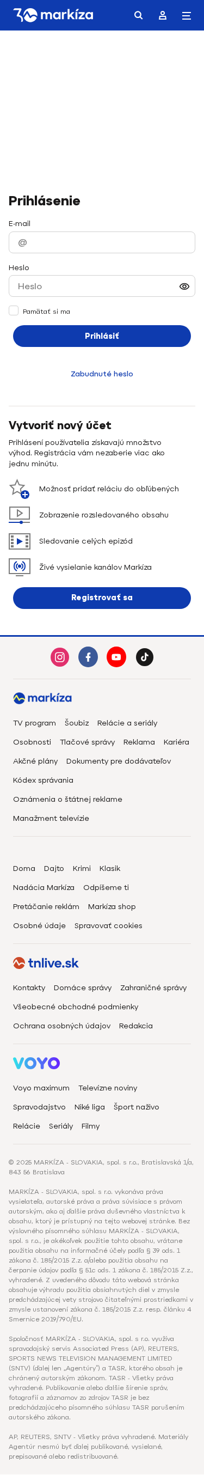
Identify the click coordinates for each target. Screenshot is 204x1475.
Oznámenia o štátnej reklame (67, 799)
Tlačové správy (87, 742)
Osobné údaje (39, 925)
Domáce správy (83, 987)
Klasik (110, 868)
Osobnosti (32, 742)
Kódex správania (43, 780)
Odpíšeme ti (106, 887)
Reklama (139, 742)
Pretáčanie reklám (46, 906)
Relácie (26, 1126)
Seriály (61, 1126)
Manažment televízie (51, 818)
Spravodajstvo (39, 1107)
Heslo (19, 267)
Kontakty (29, 987)
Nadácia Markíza (44, 887)
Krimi (82, 868)
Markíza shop (112, 906)
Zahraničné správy (153, 987)
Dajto (54, 868)
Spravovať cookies (109, 925)
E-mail (19, 223)
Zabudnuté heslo (102, 374)
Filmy (91, 1126)
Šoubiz (77, 723)
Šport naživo (136, 1107)
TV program (34, 723)
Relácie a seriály (127, 723)
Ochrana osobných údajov (61, 1026)
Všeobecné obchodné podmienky (75, 1006)
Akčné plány (35, 761)
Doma (24, 868)
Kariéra (176, 742)
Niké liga (90, 1107)
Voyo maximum (41, 1088)
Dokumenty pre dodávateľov (118, 761)
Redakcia (136, 1026)
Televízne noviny (107, 1088)
